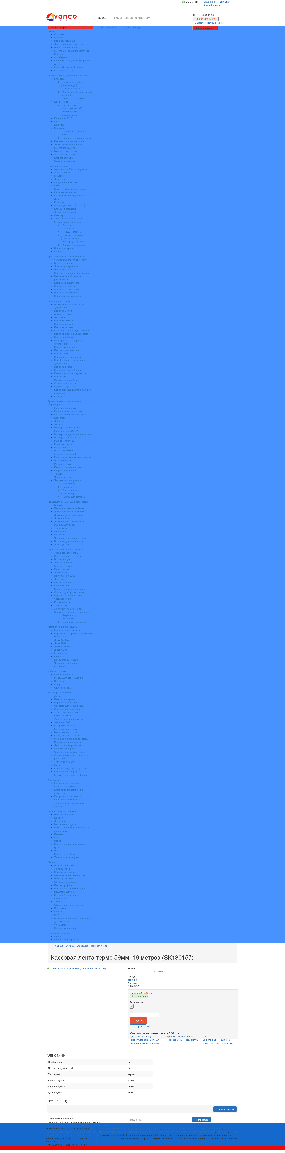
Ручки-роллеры (62, 463)
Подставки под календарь (68, 295)
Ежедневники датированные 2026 (71, 106)
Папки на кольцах (63, 323)
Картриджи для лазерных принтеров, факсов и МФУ (68, 784)
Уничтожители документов (68, 608)
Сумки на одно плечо (65, 386)
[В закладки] (150, 1026)
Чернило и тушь (62, 476)
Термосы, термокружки (66, 857)
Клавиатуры (60, 653)
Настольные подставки (66, 289)
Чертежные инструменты (67, 480)
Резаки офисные (63, 602)
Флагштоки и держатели (67, 939)
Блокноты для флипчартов (68, 541)
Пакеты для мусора (64, 699)
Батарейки (68, 618)
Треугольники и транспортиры (70, 491)
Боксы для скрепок (64, 248)
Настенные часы (63, 269)
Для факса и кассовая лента (69, 44)
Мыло (57, 765)
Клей (57, 185)
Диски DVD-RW (62, 646)
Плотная (58, 53)
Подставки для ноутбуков (67, 555)
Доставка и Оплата (65, 1125)
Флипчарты (60, 531)
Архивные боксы (63, 314)
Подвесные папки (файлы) (68, 369)
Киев (91, 1138)
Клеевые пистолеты (65, 208)
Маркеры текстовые (65, 440)
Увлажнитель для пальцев (68, 218)
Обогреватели (62, 585)
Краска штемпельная (74, 244)
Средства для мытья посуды (69, 705)
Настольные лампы (64, 575)
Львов (98, 1138)
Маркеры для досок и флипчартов (72, 434)
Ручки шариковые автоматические (72, 457)
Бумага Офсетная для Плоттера (71, 50)
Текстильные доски (64, 528)
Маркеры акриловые (65, 407)
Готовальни (69, 483)
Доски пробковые (63, 518)
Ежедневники (61, 101)
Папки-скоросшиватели (66, 350)
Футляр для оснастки (74, 241)
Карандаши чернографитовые (70, 414)
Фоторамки (60, 534)
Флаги (57, 936)
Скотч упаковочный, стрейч (69, 195)
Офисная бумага (63, 70)
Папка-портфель (63, 885)
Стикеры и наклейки (65, 160)
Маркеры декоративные (67, 427)
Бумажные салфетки (65, 732)
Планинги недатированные (77, 137)
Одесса (106, 1138)
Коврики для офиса (64, 748)
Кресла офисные (63, 674)
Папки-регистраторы (65, 346)
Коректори (59, 417)
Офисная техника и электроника (66, 549)
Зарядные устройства (66, 552)
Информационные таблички (69, 508)
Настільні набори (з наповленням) (72, 272)
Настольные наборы (65, 286)
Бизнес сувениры (63, 263)
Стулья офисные (63, 687)
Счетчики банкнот (63, 565)
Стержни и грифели (65, 470)
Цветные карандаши (65, 927)
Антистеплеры (62, 172)
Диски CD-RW (61, 639)
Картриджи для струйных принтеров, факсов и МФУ (68, 798)
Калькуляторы (61, 569)
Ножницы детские (63, 878)
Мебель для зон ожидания (68, 677)
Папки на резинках (64, 327)
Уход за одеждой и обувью (68, 718)
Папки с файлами (64, 337)
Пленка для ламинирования (69, 588)
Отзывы (125, 27)
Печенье (58, 834)
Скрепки (58, 251)
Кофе (57, 837)
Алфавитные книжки (65, 154)
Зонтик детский (62, 868)
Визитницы (60, 317)
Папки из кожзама (64, 320)
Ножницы (59, 202)
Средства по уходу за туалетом (71, 768)
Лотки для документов (66, 266)
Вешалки (59, 681)
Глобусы (58, 121)
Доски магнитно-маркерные (69, 514)
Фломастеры (61, 924)
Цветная (58, 37)
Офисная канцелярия (87, 1135)
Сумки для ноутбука (65, 383)
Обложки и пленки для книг (69, 904)
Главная (58, 945)
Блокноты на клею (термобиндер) (71, 83)
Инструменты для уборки (67, 741)
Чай (56, 850)
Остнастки (68, 228)
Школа (51, 862)
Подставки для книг (64, 891)
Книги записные (71, 88)
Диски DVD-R (61, 643)
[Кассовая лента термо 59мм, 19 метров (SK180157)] (86, 968)
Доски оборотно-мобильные (69, 521)
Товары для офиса (58, 165)
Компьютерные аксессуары (63, 626)
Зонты (57, 695)
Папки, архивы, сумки (60, 300)
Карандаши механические (68, 411)
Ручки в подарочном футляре (70, 467)
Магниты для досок (64, 524)
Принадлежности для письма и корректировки (64, 402)
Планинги (59, 128)
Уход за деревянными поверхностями (66, 714)
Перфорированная (64, 40)
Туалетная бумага (64, 761)
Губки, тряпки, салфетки (67, 735)
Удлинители (60, 605)
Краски (58, 911)
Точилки (58, 473)
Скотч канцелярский (65, 192)
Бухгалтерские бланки (66, 151)
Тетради (58, 901)
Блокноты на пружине (74, 98)
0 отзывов (158, 971)
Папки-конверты (63, 366)
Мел (56, 914)
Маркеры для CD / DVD (66, 430)
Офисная (59, 34)
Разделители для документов (70, 373)
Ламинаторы (61, 572)
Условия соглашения (97, 1125)
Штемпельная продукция (67, 221)
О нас (51, 1125)
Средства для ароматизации (69, 751)
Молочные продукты (65, 824)
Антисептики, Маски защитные (70, 169)
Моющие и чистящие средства (71, 738)
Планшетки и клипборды (67, 356)
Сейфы (58, 684)
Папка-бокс (60, 376)
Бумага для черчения (66, 47)
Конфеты (59, 817)
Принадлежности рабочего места (66, 256)
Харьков (116, 1138)
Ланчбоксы (60, 820)
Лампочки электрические (67, 745)
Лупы (57, 198)
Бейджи (58, 504)
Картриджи (54, 779)
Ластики (58, 424)
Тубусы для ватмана (74, 496)
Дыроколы (59, 179)
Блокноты (59, 78)
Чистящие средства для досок (70, 537)
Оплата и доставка (106, 27)
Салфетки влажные (64, 725)
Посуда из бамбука (64, 853)
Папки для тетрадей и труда (69, 888)
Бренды (137, 27)
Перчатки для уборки (65, 702)
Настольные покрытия (66, 292)
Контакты (81, 1125)
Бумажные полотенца (66, 728)
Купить (139, 1021)
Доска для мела (62, 544)
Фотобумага (60, 57)
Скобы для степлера (65, 211)
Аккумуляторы (70, 615)
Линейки (67, 486)
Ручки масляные (63, 460)
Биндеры (59, 175)
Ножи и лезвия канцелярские (70, 188)
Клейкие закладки (63, 157)
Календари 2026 (63, 118)
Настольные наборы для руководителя (67, 277)
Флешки (58, 656)
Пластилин (60, 908)
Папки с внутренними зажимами (71, 333)
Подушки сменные (73, 231)
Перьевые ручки (63, 444)
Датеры (67, 225)
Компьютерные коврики (67, 630)
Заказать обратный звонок (209, 22)
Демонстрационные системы (70, 511)
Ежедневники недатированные (70, 113)
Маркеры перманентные (67, 437)
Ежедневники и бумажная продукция (68, 75)
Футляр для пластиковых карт (70, 259)
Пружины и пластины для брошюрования (68, 597)
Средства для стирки (65, 771)
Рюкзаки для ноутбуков (66, 379)
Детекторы (60, 579)
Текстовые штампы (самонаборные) (72, 236)
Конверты (59, 124)
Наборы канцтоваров (65, 872)
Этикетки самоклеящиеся (68, 144)
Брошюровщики (62, 559)
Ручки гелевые (62, 447)
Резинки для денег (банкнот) (69, 205)
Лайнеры (59, 421)
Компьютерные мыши (66, 659)
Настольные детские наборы (69, 875)
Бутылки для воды (64, 814)
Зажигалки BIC (62, 722)
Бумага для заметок (65, 147)
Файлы (58, 396)
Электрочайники (63, 562)
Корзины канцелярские (66, 282)
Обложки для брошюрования (70, 592)
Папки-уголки (61, 353)
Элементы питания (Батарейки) (71, 611)
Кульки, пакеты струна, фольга (71, 774)
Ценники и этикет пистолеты (69, 141)
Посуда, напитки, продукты (63, 811)
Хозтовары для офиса (60, 692)
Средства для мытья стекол (69, 709)
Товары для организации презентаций (69, 501)
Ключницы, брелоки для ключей (71, 330)
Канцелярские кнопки (66, 182)
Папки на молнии (63, 310)
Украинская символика (60, 932)
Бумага (52, 30)
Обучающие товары (65, 881)
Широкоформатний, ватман (69, 67)
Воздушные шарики (64, 865)
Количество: (137, 1001)
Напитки (58, 840)
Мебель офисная (57, 671)
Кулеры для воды (63, 582)
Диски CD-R (60, 649)
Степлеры (59, 215)
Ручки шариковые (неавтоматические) (65, 452)
